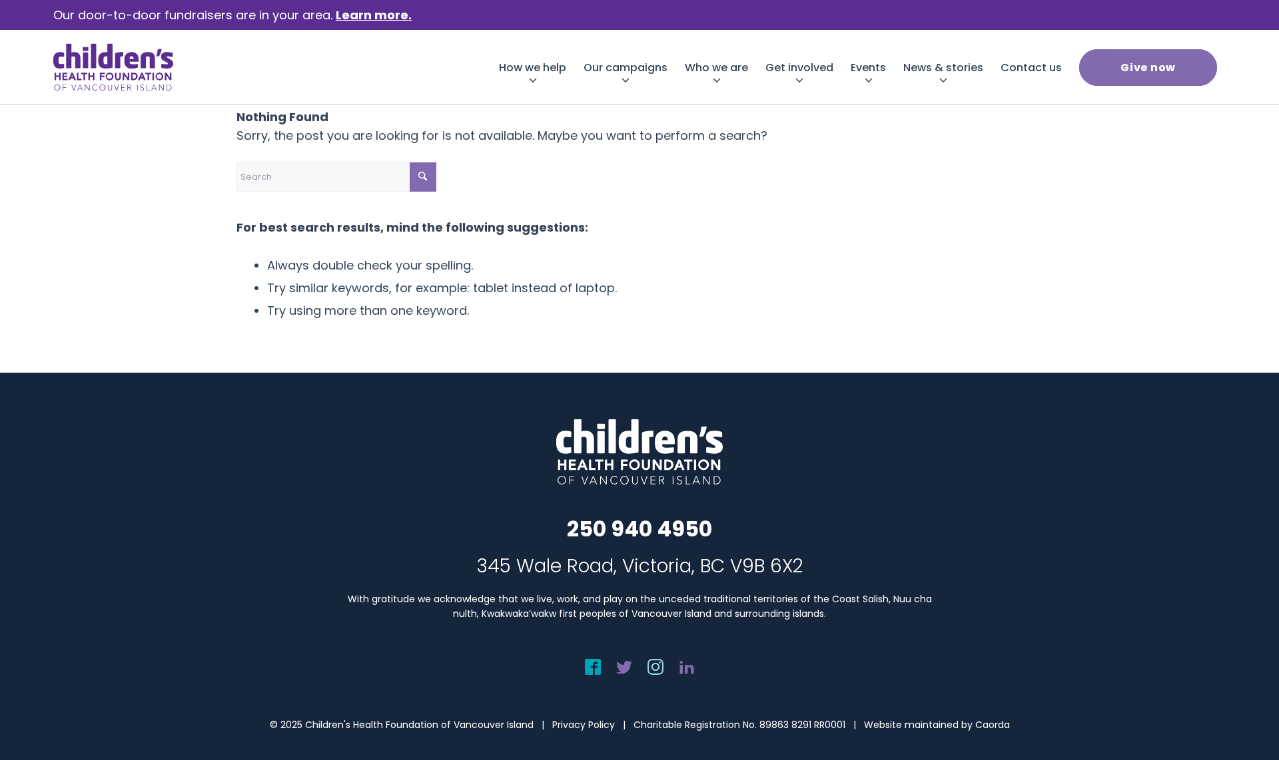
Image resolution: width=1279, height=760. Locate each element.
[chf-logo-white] (113, 67)
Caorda (992, 724)
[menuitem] (532, 67)
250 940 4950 (639, 529)
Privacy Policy (583, 724)
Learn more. (374, 15)
